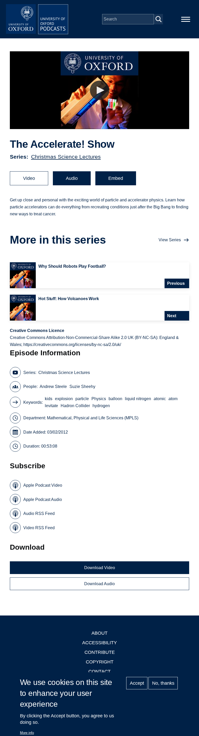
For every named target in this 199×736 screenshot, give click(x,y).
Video (29, 178)
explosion (64, 399)
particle (82, 399)
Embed (115, 178)
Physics (98, 399)
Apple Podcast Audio (42, 499)
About (99, 633)
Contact (99, 671)
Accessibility (99, 642)
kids (48, 399)
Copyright (99, 661)
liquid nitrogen (138, 399)
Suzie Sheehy (82, 386)
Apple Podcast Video (42, 485)
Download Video (99, 567)
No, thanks (163, 683)
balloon (115, 399)
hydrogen (101, 406)
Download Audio (99, 584)
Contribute (99, 652)
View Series (170, 240)
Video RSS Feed (39, 528)
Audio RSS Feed (39, 513)
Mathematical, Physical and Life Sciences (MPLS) (92, 418)
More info (27, 733)
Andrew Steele (53, 386)
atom (172, 399)
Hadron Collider (75, 406)
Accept (137, 683)
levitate (51, 406)
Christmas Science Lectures (66, 157)
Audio (72, 178)
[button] (99, 90)
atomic (160, 399)
